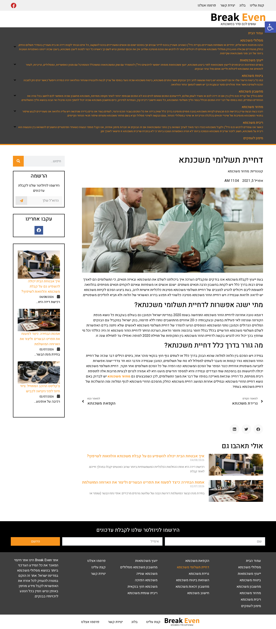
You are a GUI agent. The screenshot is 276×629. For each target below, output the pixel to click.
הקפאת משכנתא (197, 560)
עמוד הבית (253, 560)
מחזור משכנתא (250, 593)
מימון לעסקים (251, 606)
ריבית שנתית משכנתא (142, 593)
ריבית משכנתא (251, 599)
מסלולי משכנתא (249, 567)
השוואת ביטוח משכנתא (192, 580)
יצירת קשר (227, 5)
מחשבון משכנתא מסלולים (138, 567)
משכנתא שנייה (146, 573)
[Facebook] (13, 5)
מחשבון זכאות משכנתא (192, 586)
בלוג (242, 5)
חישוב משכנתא (198, 593)
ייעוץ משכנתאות (249, 573)
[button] (270, 27)
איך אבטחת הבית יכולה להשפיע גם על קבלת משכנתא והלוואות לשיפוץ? (145, 456)
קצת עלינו (257, 5)
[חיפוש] (18, 161)
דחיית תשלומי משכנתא (193, 567)
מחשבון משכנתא (249, 586)
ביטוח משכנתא (250, 580)
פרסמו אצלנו (207, 5)
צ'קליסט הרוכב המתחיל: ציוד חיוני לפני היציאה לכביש (40, 388)
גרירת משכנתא (199, 573)
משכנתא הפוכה (146, 580)
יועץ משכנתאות (146, 560)
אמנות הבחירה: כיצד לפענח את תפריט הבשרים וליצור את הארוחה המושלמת (143, 482)
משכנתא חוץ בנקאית (142, 586)
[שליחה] (21, 200)
